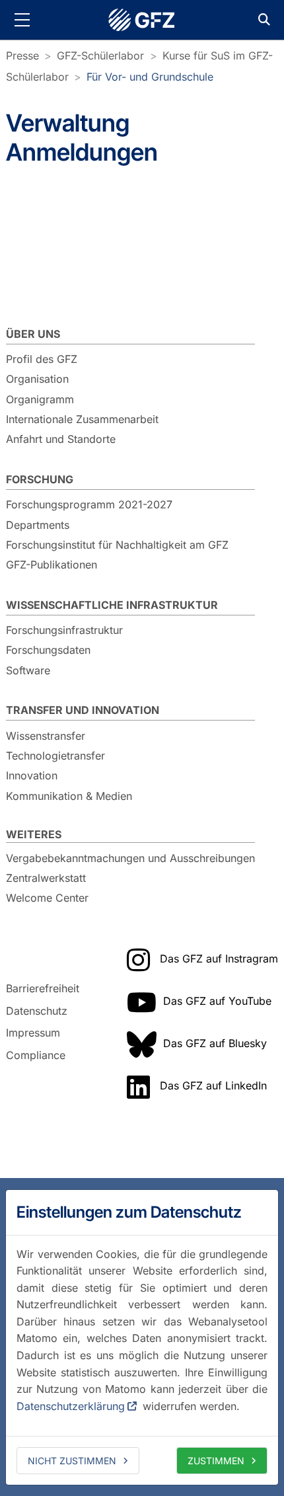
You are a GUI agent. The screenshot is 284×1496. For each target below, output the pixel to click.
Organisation (37, 378)
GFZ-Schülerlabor (100, 55)
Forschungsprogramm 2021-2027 (89, 504)
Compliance (35, 1055)
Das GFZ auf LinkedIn (213, 1085)
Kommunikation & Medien (69, 796)
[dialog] (142, 1337)
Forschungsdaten (48, 649)
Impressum (33, 1032)
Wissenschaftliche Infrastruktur (112, 604)
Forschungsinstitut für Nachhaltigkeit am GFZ (117, 544)
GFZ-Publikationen (51, 564)
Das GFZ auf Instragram (219, 958)
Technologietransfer (55, 755)
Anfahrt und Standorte (61, 439)
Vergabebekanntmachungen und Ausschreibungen (130, 858)
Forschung (39, 479)
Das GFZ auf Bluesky (215, 1043)
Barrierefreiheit (42, 988)
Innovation (31, 775)
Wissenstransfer (45, 735)
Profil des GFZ (41, 359)
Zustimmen (216, 1460)
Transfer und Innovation (82, 710)
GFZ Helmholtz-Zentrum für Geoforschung (142, 20)
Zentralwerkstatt (46, 878)
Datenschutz (36, 1010)
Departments (37, 524)
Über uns (33, 333)
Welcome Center (47, 897)
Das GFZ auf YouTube (217, 1000)
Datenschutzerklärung (71, 1406)
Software (28, 670)
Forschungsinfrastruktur (64, 630)
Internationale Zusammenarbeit (82, 419)
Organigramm (40, 399)
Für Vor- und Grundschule (150, 76)
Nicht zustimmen (72, 1460)
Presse (22, 55)
